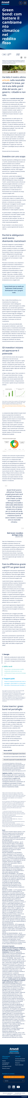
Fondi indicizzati (19, 1065)
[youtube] (18, 1087)
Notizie (4, 1060)
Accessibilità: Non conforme (20, 1093)
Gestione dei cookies (17, 1094)
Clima (4, 54)
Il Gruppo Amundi (6, 1066)
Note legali (9, 1094)
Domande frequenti (20, 1060)
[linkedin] (13, 1087)
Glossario (17, 1062)
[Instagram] (9, 1087)
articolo (6, 80)
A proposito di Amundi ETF (5, 1063)
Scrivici (6, 1080)
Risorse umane (6, 1068)
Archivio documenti (20, 1058)
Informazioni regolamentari (8, 1093)
